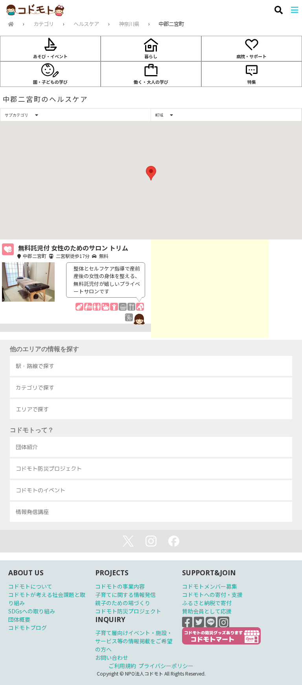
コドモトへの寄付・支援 (212, 594)
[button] (151, 173)
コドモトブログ (27, 628)
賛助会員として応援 (207, 611)
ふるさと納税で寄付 (207, 603)
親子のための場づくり (122, 603)
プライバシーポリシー (165, 666)
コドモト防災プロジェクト (128, 611)
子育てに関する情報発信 (125, 594)
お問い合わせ (111, 657)
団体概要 (19, 619)
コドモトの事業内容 (120, 586)
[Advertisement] (210, 288)
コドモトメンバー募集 (209, 586)
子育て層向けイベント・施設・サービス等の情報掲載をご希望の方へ (133, 641)
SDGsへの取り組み (31, 611)
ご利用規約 (122, 666)
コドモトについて (30, 586)
